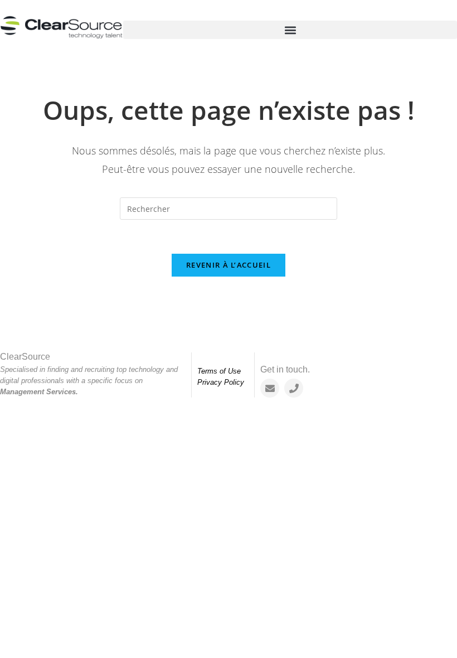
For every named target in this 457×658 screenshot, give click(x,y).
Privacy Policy (220, 382)
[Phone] (293, 388)
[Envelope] (269, 388)
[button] (290, 30)
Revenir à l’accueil (228, 265)
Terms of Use (219, 371)
